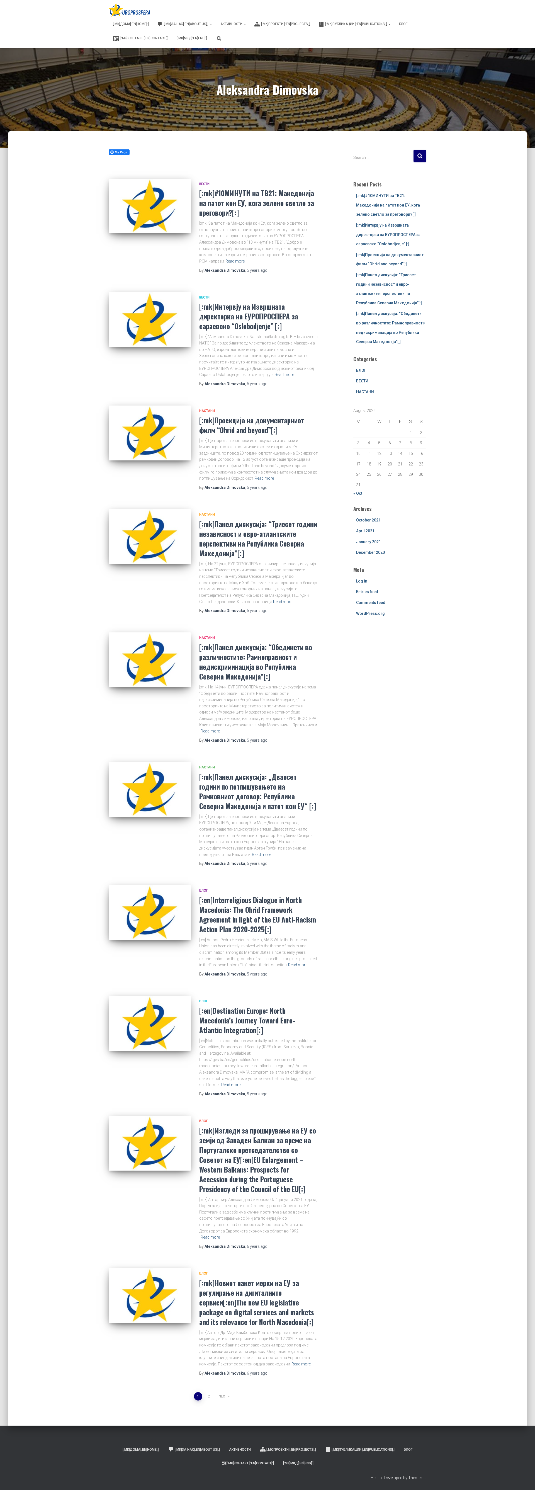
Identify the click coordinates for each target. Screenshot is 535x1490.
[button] (210, 24)
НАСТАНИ (207, 411)
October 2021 (368, 520)
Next (223, 1396)
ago (257, 270)
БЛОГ (403, 24)
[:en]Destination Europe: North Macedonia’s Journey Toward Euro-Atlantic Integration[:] (247, 1020)
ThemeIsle (417, 1478)
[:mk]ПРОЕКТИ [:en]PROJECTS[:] (285, 24)
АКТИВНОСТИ (231, 24)
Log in (361, 581)
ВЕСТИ (204, 184)
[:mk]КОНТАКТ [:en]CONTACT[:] (144, 38)
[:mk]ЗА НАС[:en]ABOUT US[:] (186, 24)
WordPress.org (370, 613)
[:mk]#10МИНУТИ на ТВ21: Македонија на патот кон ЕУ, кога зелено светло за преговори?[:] (256, 203)
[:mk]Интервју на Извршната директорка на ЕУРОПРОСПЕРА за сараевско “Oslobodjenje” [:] (248, 316)
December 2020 (370, 552)
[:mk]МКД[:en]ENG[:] (192, 38)
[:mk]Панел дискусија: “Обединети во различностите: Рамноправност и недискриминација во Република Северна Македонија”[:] (255, 661)
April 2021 (365, 531)
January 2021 (368, 542)
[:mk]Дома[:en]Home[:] (131, 24)
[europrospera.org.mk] (129, 10)
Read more (235, 261)
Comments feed (370, 602)
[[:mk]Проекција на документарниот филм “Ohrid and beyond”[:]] (150, 433)
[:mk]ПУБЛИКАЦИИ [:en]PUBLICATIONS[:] (356, 24)
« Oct (357, 493)
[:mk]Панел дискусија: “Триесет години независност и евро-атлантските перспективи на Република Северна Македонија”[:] (258, 538)
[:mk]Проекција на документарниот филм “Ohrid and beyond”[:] (251, 425)
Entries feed (367, 591)
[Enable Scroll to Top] (524, 1479)
